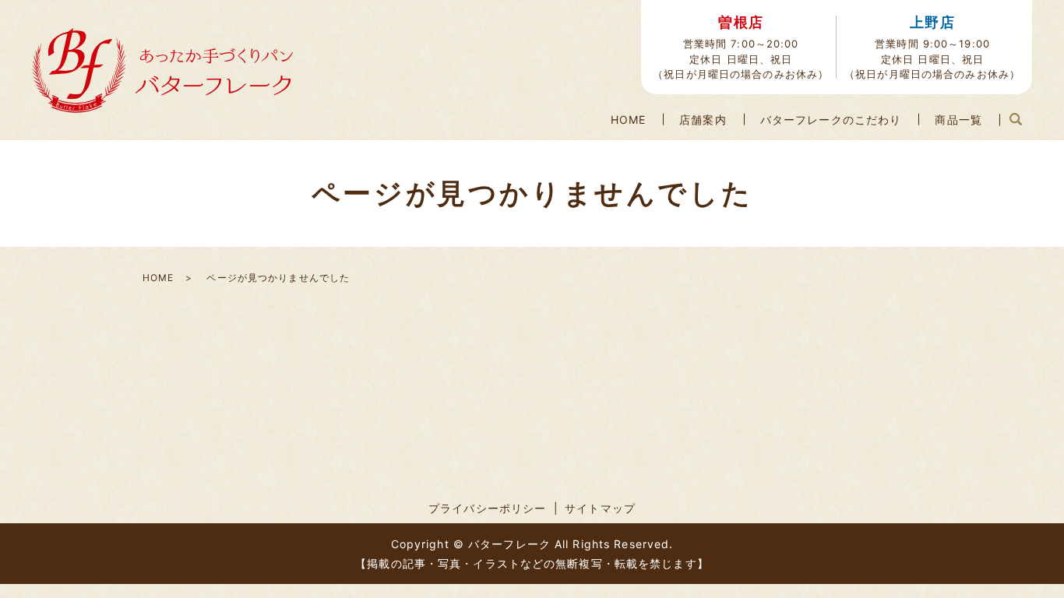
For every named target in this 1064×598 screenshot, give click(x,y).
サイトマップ (600, 508)
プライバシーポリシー (487, 508)
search (1015, 120)
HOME (628, 119)
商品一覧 (958, 119)
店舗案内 (702, 119)
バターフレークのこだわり (830, 119)
